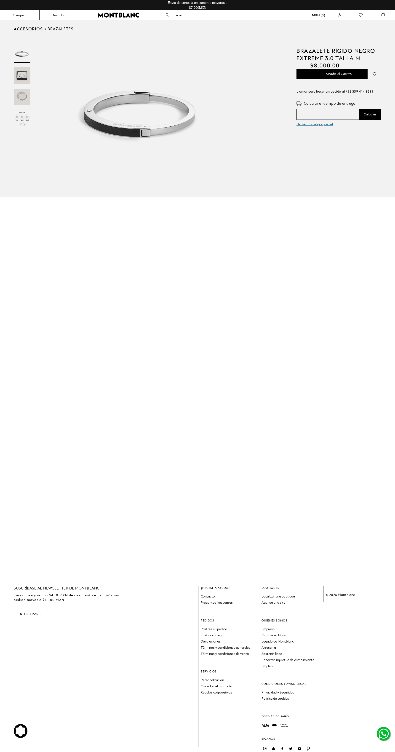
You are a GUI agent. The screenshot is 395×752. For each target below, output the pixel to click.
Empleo (267, 666)
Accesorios (28, 29)
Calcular (370, 114)
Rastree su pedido (214, 629)
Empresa (268, 629)
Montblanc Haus (274, 635)
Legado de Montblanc (278, 641)
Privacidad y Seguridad (278, 692)
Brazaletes (60, 29)
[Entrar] (339, 15)
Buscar (176, 15)
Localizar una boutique (278, 596)
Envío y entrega (212, 635)
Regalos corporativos (216, 692)
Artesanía (269, 647)
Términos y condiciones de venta (225, 654)
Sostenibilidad (272, 654)
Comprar (20, 15)
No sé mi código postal (314, 124)
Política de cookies (275, 698)
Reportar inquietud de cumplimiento (288, 660)
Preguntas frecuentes (217, 602)
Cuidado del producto (216, 686)
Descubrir (59, 15)
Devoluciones (211, 641)
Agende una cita (273, 602)
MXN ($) (318, 15)
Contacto (208, 596)
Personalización (212, 680)
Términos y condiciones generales (225, 647)
